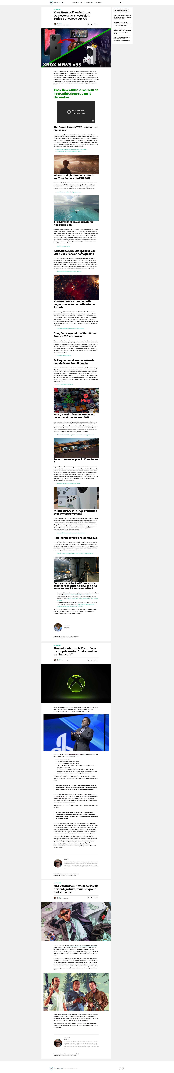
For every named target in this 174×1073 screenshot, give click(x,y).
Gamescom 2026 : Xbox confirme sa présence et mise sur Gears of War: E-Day (122, 24)
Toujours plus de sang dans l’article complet (69, 271)
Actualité (74, 2)
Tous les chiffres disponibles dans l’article (68, 483)
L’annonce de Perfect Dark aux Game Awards (69, 151)
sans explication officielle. (81, 1020)
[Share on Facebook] (88, 24)
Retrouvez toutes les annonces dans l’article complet (72, 149)
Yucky (60, 23)
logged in (63, 638)
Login (77, 636)
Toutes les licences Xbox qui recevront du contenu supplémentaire (75, 435)
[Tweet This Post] (91, 24)
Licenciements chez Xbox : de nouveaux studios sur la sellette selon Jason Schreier (122, 38)
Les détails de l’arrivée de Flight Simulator (69, 192)
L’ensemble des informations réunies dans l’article (71, 533)
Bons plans (97, 2)
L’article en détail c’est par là (65, 384)
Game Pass (89, 2)
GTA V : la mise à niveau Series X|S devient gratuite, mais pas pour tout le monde (122, 17)
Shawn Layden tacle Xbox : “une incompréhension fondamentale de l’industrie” (122, 10)
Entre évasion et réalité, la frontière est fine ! (77, 595)
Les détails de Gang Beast (64, 355)
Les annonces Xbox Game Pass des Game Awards (70, 328)
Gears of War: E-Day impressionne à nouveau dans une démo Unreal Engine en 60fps (122, 31)
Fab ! (60, 659)
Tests (81, 2)
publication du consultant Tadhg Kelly (75, 754)
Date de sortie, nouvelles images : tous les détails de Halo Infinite (75, 553)
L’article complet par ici (63, 246)
